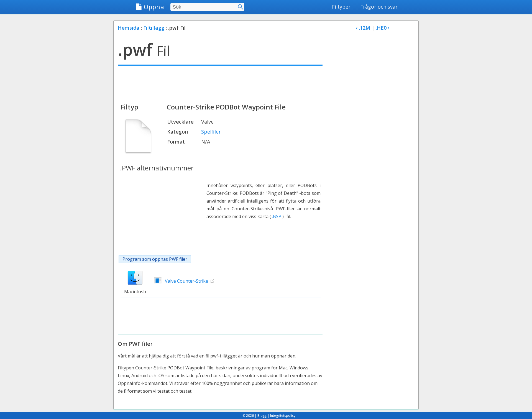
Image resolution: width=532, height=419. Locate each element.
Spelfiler (211, 131)
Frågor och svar (379, 6)
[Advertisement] (220, 83)
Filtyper (341, 6)
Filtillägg (153, 27)
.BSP (276, 216)
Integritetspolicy (282, 415)
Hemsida (128, 27)
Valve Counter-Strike (186, 281)
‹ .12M (363, 27)
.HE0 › (383, 27)
